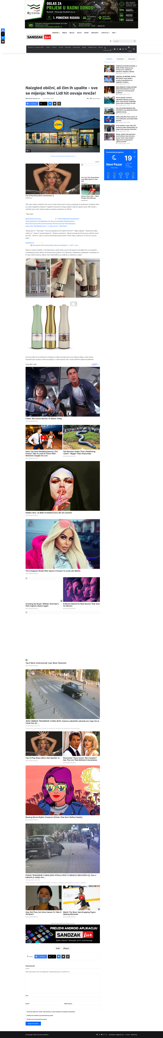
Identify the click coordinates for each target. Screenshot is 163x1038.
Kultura (100, 47)
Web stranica (68, 1003)
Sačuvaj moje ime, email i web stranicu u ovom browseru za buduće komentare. (51, 1011)
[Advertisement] (63, 69)
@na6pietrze (30, 243)
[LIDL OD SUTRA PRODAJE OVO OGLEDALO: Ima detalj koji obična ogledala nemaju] (109, 110)
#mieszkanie (36, 245)
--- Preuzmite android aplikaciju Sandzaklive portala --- (62, 156)
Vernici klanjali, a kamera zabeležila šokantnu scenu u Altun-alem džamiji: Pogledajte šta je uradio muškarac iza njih (126, 100)
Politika (48, 47)
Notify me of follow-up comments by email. (40, 1015)
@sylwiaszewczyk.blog (33, 219)
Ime (27, 995)
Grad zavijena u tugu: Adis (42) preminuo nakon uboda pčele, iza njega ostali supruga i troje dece (126, 127)
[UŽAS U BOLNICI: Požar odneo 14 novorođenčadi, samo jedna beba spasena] (109, 119)
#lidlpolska (65, 219)
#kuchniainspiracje (32, 223)
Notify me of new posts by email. (37, 1019)
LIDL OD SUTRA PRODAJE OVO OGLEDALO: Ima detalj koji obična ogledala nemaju (126, 110)
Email (28, 1003)
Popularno (120, 59)
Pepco (66, 948)
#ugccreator (30, 226)
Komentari (131, 59)
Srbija (64, 33)
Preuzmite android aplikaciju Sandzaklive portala (63, 923)
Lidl (58, 948)
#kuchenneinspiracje (45, 223)
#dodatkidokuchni (44, 221)
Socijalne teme (92, 47)
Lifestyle (104, 33)
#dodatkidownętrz (40, 226)
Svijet (79, 33)
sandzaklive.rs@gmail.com (116, 1034)
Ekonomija (68, 47)
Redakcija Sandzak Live (33, 98)
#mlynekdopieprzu (32, 221)
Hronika (60, 47)
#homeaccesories (59, 223)
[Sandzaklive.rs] (38, 37)
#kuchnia (58, 245)
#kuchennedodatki (57, 221)
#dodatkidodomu (69, 221)
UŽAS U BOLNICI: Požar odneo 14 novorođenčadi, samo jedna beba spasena (126, 118)
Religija (84, 47)
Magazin (94, 33)
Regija (72, 33)
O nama (127, 1034)
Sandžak (55, 33)
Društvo (54, 47)
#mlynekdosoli (74, 219)
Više (113, 33)
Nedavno (109, 59)
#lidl (60, 219)
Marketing (134, 1034)
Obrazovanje (76, 47)
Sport (86, 33)
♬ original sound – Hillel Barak (57, 226)
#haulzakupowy (70, 223)
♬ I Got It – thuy (73, 245)
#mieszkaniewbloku (47, 245)
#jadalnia (64, 245)
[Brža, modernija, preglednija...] (63, 934)
